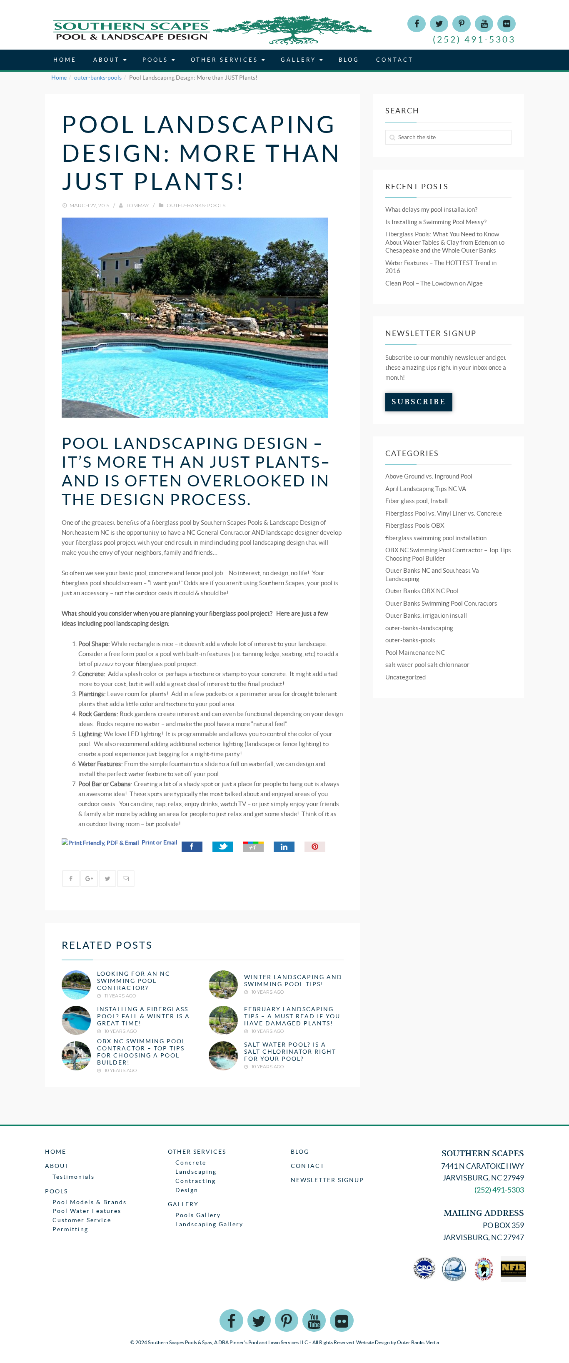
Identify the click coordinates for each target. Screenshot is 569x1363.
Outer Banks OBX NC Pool (421, 590)
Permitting (70, 1229)
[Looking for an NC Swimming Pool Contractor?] (76, 985)
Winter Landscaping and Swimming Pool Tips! (293, 981)
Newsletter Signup (327, 1180)
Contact (395, 60)
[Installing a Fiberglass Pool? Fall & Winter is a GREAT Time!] (76, 1020)
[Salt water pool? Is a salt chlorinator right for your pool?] (223, 1055)
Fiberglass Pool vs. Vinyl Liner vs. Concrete (443, 513)
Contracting (195, 1181)
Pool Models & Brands (89, 1202)
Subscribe (419, 402)
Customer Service (81, 1220)
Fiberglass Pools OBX (414, 525)
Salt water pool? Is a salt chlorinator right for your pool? (290, 1051)
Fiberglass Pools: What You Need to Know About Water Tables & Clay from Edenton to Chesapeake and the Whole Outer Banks (444, 242)
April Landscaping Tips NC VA (425, 488)
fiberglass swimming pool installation (436, 537)
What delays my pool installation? (431, 209)
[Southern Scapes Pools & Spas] (212, 29)
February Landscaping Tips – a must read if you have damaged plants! (292, 1016)
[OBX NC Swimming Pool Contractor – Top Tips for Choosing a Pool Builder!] (76, 1055)
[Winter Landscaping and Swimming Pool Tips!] (223, 985)
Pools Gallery (198, 1215)
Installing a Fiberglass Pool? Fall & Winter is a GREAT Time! (143, 1016)
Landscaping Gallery (209, 1224)
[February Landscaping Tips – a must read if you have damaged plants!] (223, 1020)
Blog (349, 60)
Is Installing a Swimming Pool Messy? (436, 221)
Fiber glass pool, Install (416, 500)
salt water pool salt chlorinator (427, 664)
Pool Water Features (86, 1211)
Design (186, 1190)
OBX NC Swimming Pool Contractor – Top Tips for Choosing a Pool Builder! (141, 1051)
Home (65, 60)
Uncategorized (405, 677)
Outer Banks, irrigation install (426, 615)
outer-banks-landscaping (419, 627)
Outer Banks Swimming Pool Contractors (441, 603)
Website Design (373, 1342)
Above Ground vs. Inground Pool (428, 476)
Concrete (190, 1162)
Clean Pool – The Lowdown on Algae (434, 283)
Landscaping (196, 1171)
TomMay (137, 205)
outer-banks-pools (98, 77)
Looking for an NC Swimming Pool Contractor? (133, 980)
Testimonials (73, 1176)
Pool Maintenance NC (415, 652)
